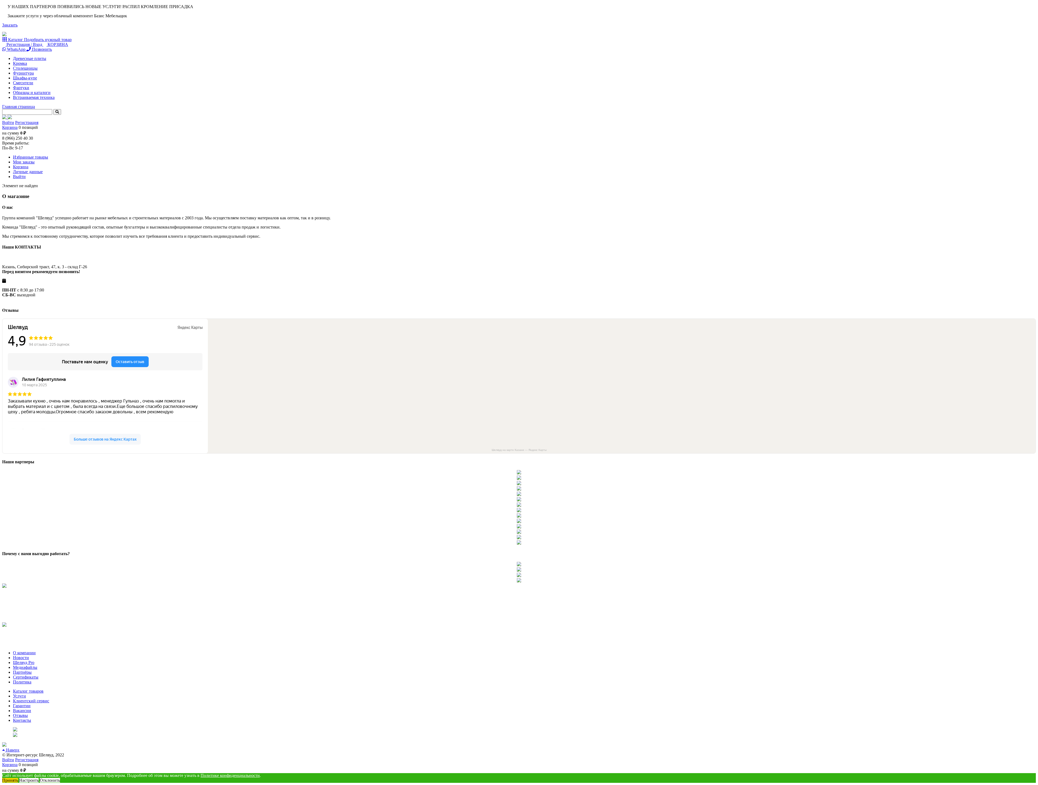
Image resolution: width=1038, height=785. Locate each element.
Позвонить (41, 49)
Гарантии (22, 705)
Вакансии (22, 710)
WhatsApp (16, 49)
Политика (22, 682)
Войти (8, 122)
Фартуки (21, 87)
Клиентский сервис (31, 701)
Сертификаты (25, 677)
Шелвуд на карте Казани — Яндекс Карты (519, 449)
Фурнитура (23, 73)
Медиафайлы (25, 667)
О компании (24, 652)
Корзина (10, 127)
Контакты (22, 720)
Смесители (23, 82)
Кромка (20, 63)
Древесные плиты (29, 58)
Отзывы (20, 715)
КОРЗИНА (57, 44)
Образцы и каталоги (32, 92)
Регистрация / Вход (24, 44)
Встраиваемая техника (34, 97)
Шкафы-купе (25, 78)
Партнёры (22, 672)
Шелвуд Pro (23, 662)
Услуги (19, 696)
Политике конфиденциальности (230, 775)
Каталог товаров (28, 691)
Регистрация (26, 122)
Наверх (12, 750)
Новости (21, 657)
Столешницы (25, 68)
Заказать (10, 25)
